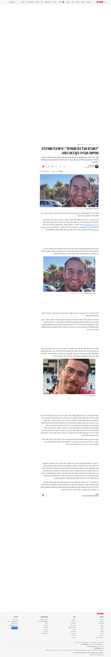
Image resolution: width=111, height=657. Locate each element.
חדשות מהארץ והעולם (89, 144)
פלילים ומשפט (48, 2)
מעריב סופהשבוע (72, 627)
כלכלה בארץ (100, 623)
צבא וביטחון (80, 144)
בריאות (55, 2)
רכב (42, 2)
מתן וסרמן (91, 165)
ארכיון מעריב (73, 633)
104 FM (46, 629)
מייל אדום (74, 623)
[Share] (64, 166)
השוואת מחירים (44, 633)
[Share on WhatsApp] (52, 166)
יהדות (102, 633)
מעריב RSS (73, 625)
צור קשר (74, 619)
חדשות (88, 2)
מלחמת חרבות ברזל (87, 495)
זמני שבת (46, 631)
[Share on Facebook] (60, 166)
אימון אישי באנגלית (44, 619)
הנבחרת (83, 2)
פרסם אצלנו (73, 621)
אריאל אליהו (60, 251)
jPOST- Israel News (43, 621)
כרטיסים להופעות (99, 637)
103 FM (46, 625)
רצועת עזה (96, 495)
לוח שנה (23, 2)
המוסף (74, 629)
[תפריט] (105, 2)
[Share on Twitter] (56, 166)
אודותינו (74, 635)
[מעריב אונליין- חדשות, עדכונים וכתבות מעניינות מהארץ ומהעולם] (99, 2)
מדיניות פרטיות (14, 623)
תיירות (37, 2)
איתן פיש (93, 220)
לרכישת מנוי (12, 2)
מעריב (97, 144)
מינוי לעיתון (73, 631)
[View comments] (43, 166)
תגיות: (97, 494)
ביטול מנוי (73, 637)
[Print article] (48, 166)
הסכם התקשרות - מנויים (13, 621)
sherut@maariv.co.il (92, 646)
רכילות (60, 2)
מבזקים (101, 621)
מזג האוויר (101, 635)
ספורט (72, 2)
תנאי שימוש (15, 619)
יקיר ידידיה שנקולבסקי (92, 225)
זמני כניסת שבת (30, 2)
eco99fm (45, 627)
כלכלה (77, 2)
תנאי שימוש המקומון (13, 625)
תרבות (67, 2)
